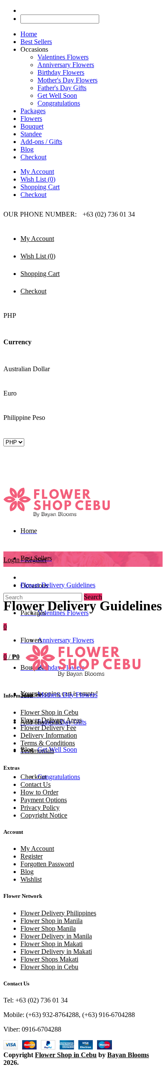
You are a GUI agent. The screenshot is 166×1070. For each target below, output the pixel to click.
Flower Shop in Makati (51, 943)
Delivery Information (48, 735)
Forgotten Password (47, 864)
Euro (10, 393)
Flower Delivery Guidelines (57, 585)
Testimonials (37, 750)
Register (31, 856)
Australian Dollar (26, 368)
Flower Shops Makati (49, 959)
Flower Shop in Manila (51, 920)
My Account (37, 171)
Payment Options (43, 799)
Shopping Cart (40, 187)
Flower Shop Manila (48, 928)
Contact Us (35, 784)
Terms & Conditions (47, 743)
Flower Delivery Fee (48, 727)
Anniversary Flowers (65, 64)
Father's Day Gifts (61, 87)
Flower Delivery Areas (51, 720)
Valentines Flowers (63, 57)
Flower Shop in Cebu (49, 712)
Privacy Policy (40, 807)
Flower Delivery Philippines (58, 913)
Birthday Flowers (60, 72)
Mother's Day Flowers (67, 80)
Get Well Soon (57, 95)
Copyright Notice (43, 815)
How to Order (39, 792)
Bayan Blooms (128, 1054)
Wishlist (31, 879)
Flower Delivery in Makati (56, 951)
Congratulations (58, 103)
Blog (27, 871)
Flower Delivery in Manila (56, 936)
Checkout (33, 194)
